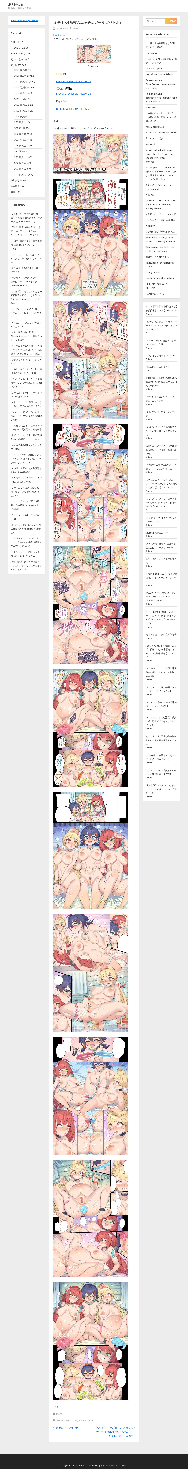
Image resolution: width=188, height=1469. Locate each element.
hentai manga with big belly (160, 278)
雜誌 (13, 192)
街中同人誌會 (17, 186)
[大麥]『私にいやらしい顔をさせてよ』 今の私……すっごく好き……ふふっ (161, 789)
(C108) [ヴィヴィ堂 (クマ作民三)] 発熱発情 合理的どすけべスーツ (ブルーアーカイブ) (26, 217)
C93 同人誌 (20, 139)
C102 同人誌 (20, 81)
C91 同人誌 (19, 128)
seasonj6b (151, 144)
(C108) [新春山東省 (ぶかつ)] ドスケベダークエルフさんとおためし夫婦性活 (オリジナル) (26, 231)
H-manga (16, 53)
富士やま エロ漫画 (155, 138)
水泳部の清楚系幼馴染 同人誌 (160, 231)
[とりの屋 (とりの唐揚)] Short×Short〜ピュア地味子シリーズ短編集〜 (26, 336)
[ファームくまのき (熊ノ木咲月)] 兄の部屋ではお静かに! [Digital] (25, 505)
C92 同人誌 (20, 134)
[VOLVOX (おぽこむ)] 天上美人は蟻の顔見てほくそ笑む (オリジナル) (161, 721)
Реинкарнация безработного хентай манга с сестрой (161, 84)
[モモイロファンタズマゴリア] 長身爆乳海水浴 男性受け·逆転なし (26, 528)
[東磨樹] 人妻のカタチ (157, 532)
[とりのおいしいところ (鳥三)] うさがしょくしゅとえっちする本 (26, 313)
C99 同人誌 (20, 174)
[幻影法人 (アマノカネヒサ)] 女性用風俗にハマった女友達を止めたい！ (161, 449)
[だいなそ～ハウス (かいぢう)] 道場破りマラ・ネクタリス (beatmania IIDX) (26, 281)
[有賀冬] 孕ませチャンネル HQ (161, 355)
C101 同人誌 (20, 75)
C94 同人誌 (20, 145)
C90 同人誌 (20, 122)
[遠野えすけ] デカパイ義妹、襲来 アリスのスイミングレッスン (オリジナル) (161, 325)
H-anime (15, 47)
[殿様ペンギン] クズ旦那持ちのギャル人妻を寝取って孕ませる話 (161, 430)
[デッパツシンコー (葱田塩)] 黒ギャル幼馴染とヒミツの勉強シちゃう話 (161, 672)
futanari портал (154, 68)
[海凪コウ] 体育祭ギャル (158, 366)
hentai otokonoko (155, 126)
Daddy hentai (152, 272)
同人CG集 (16, 59)
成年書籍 (15, 180)
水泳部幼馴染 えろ (155, 293)
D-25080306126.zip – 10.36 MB (73, 81)
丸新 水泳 (150, 194)
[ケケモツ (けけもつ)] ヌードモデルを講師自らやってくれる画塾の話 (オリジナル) (161, 502)
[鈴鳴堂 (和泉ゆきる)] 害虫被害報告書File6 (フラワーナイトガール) (26, 245)
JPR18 (75, 28)
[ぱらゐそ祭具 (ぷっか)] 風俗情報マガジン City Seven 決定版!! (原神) (26, 383)
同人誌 (59, 1414)
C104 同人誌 (20, 93)
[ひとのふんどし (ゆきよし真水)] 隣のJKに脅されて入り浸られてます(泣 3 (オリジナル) (161, 483)
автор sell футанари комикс (161, 132)
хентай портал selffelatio (159, 74)
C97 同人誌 (20, 163)
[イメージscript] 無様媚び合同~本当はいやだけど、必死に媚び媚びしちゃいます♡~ (26, 458)
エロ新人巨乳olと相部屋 (158, 256)
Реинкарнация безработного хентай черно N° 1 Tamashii (161, 97)
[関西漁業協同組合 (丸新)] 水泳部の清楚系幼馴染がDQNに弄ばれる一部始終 (161, 381)
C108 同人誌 (20, 116)
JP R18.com (15, 4)
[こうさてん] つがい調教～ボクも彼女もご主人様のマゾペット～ (26, 258)
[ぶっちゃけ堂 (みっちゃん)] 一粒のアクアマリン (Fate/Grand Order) (26, 416)
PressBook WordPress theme (113, 1465)
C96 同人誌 (20, 157)
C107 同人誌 (20, 110)
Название (151, 107)
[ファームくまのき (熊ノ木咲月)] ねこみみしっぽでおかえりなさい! (26, 491)
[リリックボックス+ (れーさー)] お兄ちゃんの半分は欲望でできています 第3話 (26, 542)
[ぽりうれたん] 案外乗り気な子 (161, 634)
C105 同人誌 (20, 99)
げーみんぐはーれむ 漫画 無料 (161, 220)
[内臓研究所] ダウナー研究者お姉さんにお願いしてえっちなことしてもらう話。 (26, 565)
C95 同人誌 (20, 151)
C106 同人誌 (20, 105)
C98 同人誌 (20, 168)
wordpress (151, 53)
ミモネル (60, 1420)
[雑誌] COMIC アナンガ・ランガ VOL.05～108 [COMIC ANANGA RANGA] (161, 596)
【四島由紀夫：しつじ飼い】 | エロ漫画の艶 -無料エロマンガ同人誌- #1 (161, 117)
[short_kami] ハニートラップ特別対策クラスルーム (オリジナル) (161, 577)
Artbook (15, 42)
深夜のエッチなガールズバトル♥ (79, 1420)
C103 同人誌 (20, 87)
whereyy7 (151, 225)
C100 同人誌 (20, 70)
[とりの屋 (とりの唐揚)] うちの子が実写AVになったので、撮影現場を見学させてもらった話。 (26, 350)
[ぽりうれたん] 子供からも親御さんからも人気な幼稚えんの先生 (161, 740)
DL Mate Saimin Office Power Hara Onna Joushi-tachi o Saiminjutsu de (161, 204)
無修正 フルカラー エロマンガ (161, 214)
